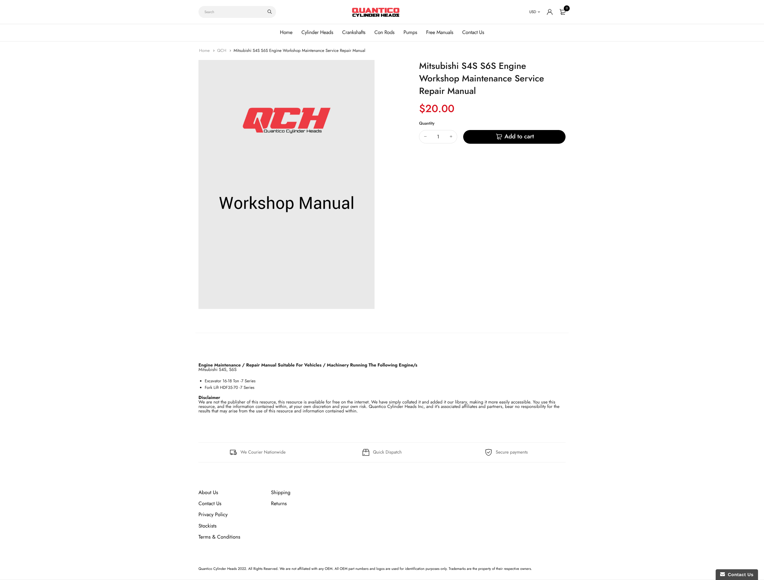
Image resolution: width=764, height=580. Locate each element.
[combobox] (237, 12)
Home (286, 32)
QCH (222, 51)
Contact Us (473, 32)
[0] (563, 12)
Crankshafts (353, 32)
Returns (279, 503)
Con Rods (384, 32)
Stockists (207, 526)
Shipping (280, 492)
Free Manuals (439, 32)
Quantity (427, 123)
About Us (208, 492)
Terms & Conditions (219, 537)
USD (532, 12)
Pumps (410, 32)
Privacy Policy (213, 514)
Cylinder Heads (317, 32)
